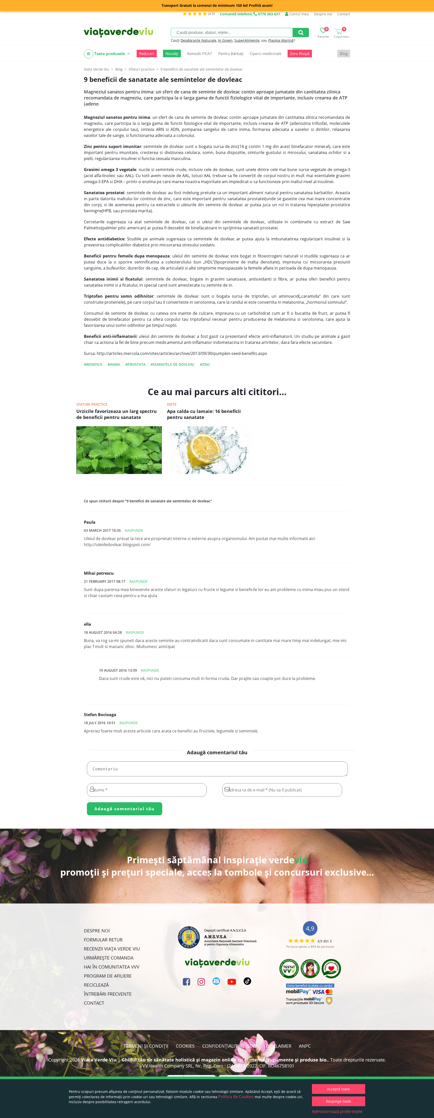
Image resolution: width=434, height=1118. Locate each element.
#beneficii (93, 364)
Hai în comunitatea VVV (111, 967)
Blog (344, 53)
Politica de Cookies (236, 1096)
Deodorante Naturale (198, 40)
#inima (113, 364)
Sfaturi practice (91, 404)
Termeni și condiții (146, 1046)
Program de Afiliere (108, 976)
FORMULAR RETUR (103, 940)
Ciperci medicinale (265, 53)
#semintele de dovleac (173, 364)
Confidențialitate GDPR (230, 1046)
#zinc (205, 364)
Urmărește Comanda (108, 958)
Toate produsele (109, 53)
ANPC (305, 1046)
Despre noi (323, 14)
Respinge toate (338, 1101)
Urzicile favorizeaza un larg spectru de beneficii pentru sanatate (116, 414)
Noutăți (172, 53)
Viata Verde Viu (96, 69)
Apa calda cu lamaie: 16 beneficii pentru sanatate (204, 414)
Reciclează (96, 985)
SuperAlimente (246, 40)
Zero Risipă (299, 53)
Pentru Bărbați (230, 53)
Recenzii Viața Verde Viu (112, 949)
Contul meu (298, 14)
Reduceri (146, 53)
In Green (225, 40)
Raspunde (134, 530)
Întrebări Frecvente (108, 994)
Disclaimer (278, 1046)
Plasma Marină (280, 40)
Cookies (185, 1046)
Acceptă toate (338, 1089)
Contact (343, 14)
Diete (172, 404)
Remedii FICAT (199, 53)
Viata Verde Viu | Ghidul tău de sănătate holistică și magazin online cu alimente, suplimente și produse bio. (204, 1060)
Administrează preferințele (337, 1111)
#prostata (135, 364)
